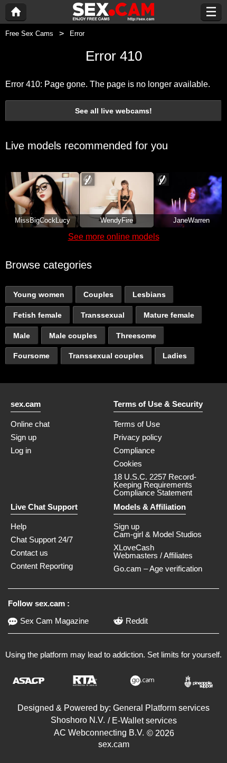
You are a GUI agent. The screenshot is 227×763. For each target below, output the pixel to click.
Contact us (29, 552)
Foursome (31, 355)
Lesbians (149, 294)
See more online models (113, 236)
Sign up (23, 437)
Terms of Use (137, 423)
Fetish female (37, 315)
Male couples (73, 335)
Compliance (134, 450)
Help (18, 526)
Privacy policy (138, 437)
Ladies (175, 355)
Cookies (128, 463)
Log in (21, 450)
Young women (38, 294)
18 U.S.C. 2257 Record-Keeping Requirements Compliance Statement (155, 484)
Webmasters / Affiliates (153, 555)
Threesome (136, 335)
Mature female (169, 315)
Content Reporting (42, 565)
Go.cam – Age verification (158, 568)
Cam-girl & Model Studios (158, 534)
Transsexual (103, 315)
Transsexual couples (106, 355)
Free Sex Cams (29, 33)
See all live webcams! (113, 111)
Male (21, 335)
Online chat (30, 423)
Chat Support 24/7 (42, 539)
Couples (98, 294)
